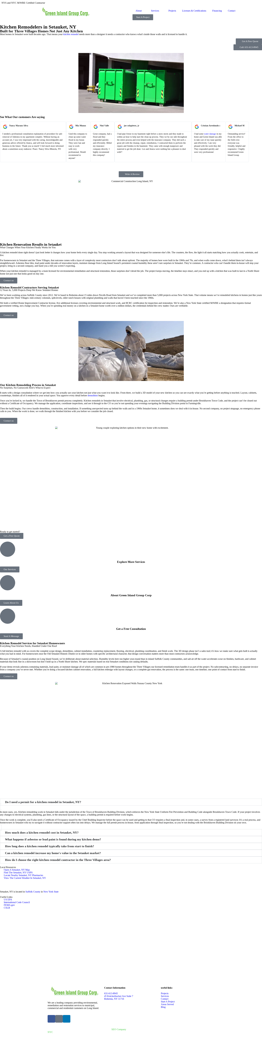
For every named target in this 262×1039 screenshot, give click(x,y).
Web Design (138, 1027)
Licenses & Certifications (194, 10)
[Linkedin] (66, 1019)
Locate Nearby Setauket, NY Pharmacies (23, 875)
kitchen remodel (71, 34)
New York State (51, 891)
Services (155, 10)
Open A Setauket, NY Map (17, 869)
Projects (172, 10)
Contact (231, 10)
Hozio (159, 1027)
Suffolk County (32, 891)
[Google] (59, 1019)
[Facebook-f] (51, 1019)
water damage (210, 134)
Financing (217, 10)
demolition (93, 395)
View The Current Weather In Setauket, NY (25, 878)
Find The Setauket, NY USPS (18, 872)
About (139, 10)
